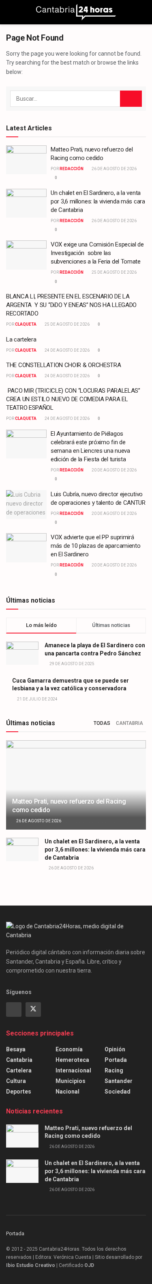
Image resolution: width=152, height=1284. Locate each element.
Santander (119, 1081)
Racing (114, 1070)
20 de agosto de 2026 (114, 470)
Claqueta (25, 324)
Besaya (16, 1049)
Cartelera (19, 1070)
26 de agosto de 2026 (114, 168)
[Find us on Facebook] (13, 1009)
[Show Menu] (9, 12)
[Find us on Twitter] (33, 1009)
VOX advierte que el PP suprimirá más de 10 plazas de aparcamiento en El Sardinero (95, 546)
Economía (69, 1049)
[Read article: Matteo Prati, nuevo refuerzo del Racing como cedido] (26, 160)
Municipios (71, 1081)
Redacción (71, 168)
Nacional (67, 1091)
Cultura (16, 1081)
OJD (89, 1265)
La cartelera (21, 339)
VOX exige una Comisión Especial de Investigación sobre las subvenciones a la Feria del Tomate (97, 253)
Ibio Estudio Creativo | (32, 1265)
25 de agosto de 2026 (114, 272)
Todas (102, 723)
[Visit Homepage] (76, 12)
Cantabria (129, 723)
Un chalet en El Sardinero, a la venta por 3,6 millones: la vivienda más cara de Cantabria (98, 201)
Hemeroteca (72, 1060)
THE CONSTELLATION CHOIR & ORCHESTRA (63, 365)
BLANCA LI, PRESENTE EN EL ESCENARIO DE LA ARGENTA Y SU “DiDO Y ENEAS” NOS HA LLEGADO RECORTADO (71, 305)
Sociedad (118, 1091)
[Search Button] (142, 12)
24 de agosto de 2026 (67, 350)
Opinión (115, 1049)
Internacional (73, 1070)
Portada (116, 1060)
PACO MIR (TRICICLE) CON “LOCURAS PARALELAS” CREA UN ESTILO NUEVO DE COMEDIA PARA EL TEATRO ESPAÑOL (73, 399)
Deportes (18, 1091)
